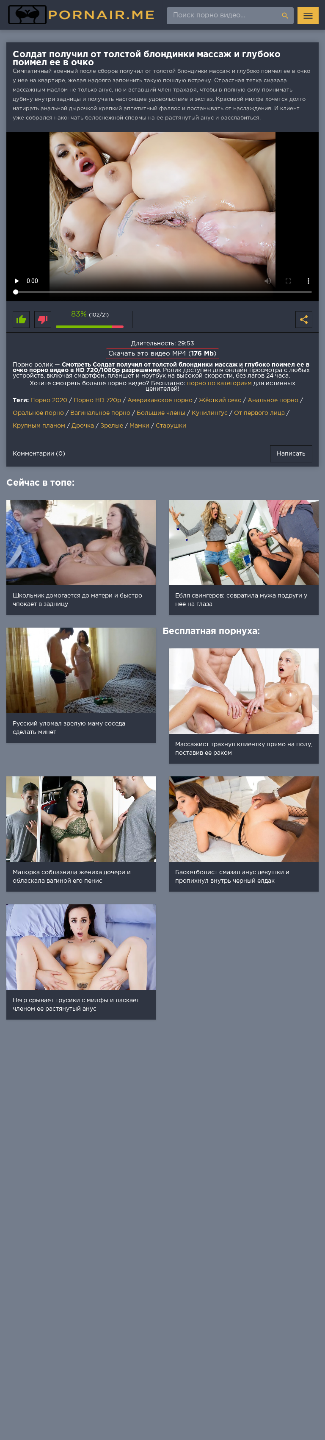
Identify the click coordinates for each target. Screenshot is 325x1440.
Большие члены (161, 413)
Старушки (171, 425)
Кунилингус (210, 413)
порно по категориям (219, 383)
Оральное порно (38, 413)
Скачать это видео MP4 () (162, 353)
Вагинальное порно (100, 413)
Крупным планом (39, 425)
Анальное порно (273, 400)
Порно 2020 (48, 400)
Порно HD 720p (97, 400)
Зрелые (111, 425)
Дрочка (83, 425)
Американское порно (160, 400)
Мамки (139, 425)
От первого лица (259, 413)
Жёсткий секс (220, 400)
